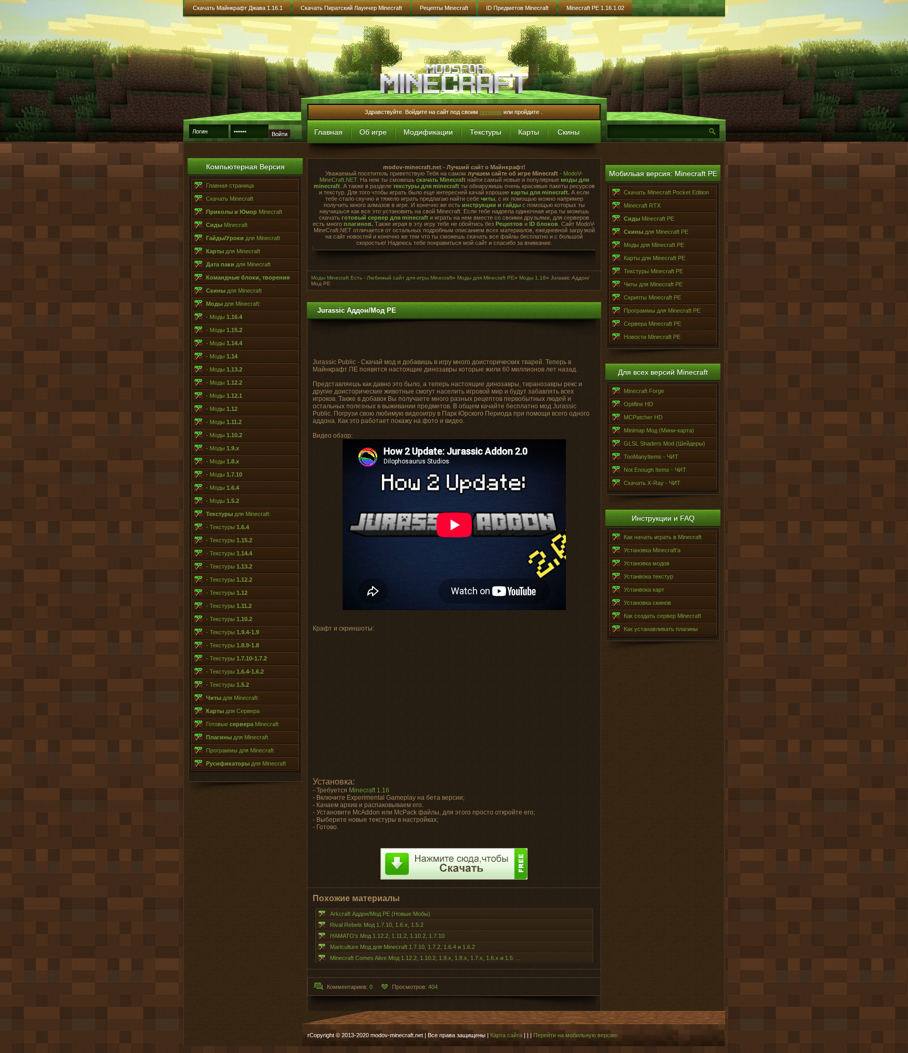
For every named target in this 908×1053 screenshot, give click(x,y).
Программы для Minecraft (240, 750)
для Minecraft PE (656, 232)
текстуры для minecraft (425, 186)
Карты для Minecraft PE (654, 258)
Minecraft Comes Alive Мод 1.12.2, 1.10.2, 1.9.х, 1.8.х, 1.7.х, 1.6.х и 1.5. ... (425, 958)
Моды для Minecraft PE (654, 245)
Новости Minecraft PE (652, 337)
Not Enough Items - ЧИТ (655, 470)
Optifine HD (638, 404)
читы (488, 198)
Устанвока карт (644, 589)
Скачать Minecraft (229, 198)
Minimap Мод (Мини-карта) (659, 430)
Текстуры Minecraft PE (653, 271)
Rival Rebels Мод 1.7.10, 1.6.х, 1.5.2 (377, 925)
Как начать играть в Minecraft (662, 537)
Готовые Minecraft (242, 724)
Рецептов (509, 224)
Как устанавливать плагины (661, 629)
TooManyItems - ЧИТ (651, 456)
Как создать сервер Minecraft (662, 616)
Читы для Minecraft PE (653, 284)
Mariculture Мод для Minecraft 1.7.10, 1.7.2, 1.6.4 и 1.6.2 (402, 947)
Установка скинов (647, 603)
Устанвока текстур (648, 576)
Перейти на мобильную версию (575, 1035)
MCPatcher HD (643, 417)
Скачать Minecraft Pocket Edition (666, 192)
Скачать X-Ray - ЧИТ (652, 483)
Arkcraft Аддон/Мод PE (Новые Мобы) (380, 914)
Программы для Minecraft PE (662, 310)
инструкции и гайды (491, 205)
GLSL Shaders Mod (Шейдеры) (664, 443)
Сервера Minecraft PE (652, 324)
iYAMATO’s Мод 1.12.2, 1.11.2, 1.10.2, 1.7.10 (387, 936)
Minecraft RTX (642, 205)
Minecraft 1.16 (369, 790)
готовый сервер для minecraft (386, 217)
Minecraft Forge (644, 391)
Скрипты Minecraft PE (652, 297)
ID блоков (543, 224)
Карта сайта (506, 1035)
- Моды (224, 317)
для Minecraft (243, 238)
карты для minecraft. (540, 192)
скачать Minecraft (441, 180)
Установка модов (646, 563)
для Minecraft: (233, 304)
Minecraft (244, 212)
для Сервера (233, 711)
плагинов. (358, 224)
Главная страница (230, 185)
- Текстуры (227, 527)
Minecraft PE (649, 218)
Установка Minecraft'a (652, 550)
